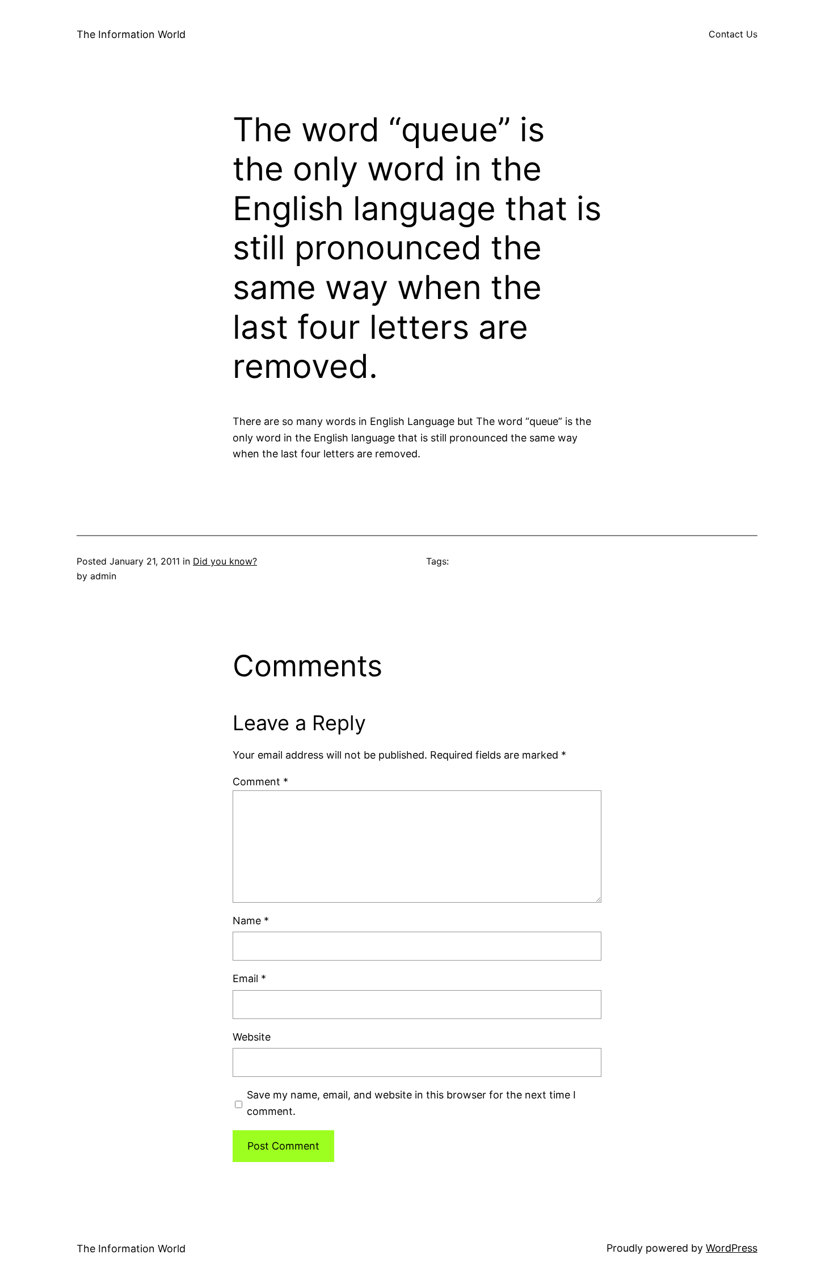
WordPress (731, 1248)
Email (249, 978)
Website (252, 1037)
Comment (260, 782)
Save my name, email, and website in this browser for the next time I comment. (411, 1103)
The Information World (131, 34)
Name (251, 921)
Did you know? (225, 561)
